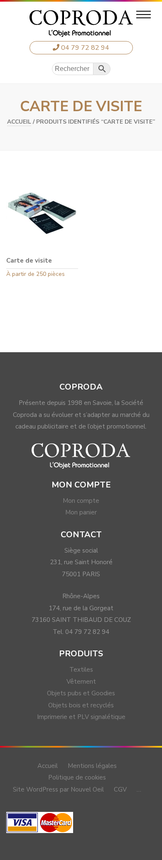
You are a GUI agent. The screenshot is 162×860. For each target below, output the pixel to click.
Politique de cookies (77, 777)
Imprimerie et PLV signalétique (81, 717)
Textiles (81, 669)
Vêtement (81, 681)
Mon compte (81, 501)
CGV (120, 789)
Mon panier (81, 512)
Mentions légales (92, 766)
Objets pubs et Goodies (81, 693)
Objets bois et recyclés (81, 705)
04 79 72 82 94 (84, 47)
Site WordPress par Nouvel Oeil (58, 789)
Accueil (19, 122)
